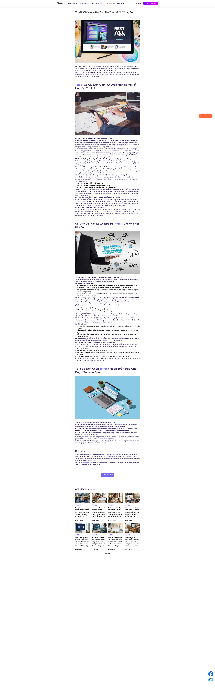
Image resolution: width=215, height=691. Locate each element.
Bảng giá (112, 3)
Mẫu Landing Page (98, 3)
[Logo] (61, 3)
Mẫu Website (84, 3)
